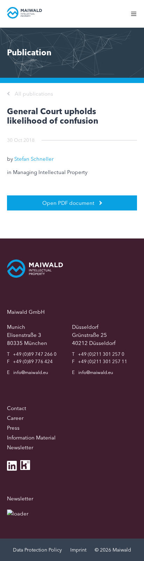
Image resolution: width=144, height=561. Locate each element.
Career (15, 418)
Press (13, 427)
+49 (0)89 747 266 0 (35, 354)
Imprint (78, 550)
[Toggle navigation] (137, 17)
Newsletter (20, 447)
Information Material (31, 437)
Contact (16, 408)
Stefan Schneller (33, 158)
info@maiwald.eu (30, 372)
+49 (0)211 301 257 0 (101, 354)
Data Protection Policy (37, 550)
